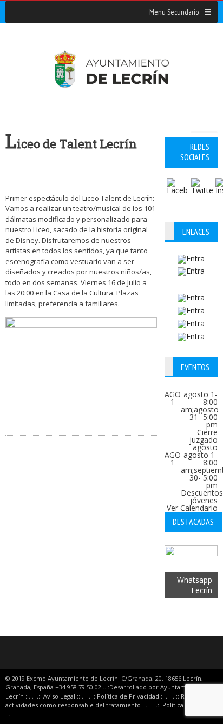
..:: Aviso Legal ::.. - (61, 696)
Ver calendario (192, 508)
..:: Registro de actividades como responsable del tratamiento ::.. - (109, 700)
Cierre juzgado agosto (203, 439)
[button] (174, 12)
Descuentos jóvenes (202, 496)
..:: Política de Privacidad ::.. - (130, 696)
